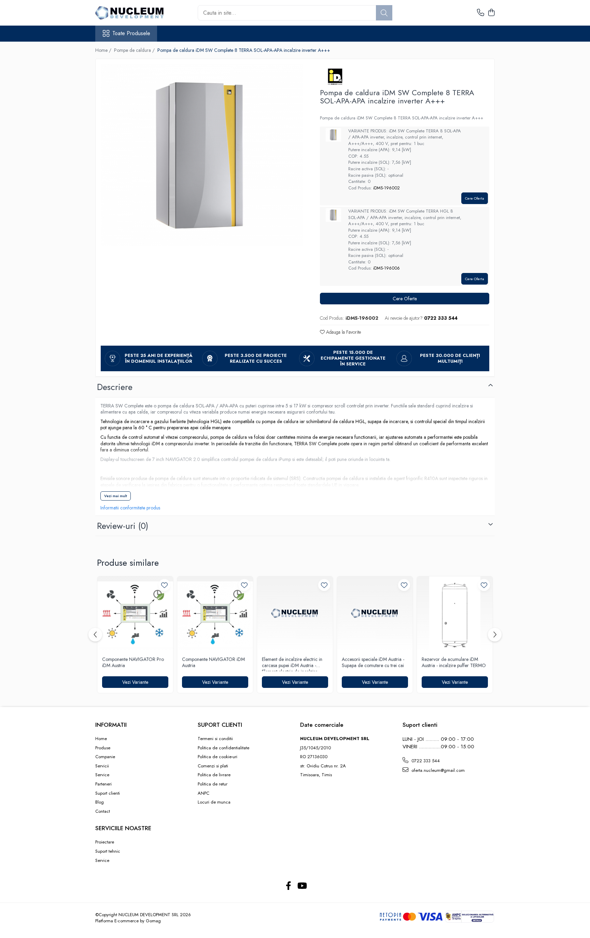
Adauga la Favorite (343, 332)
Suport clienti (107, 793)
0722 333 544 (425, 760)
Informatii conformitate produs (130, 508)
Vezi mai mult (115, 496)
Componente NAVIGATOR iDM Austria (213, 662)
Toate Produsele (131, 33)
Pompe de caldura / (135, 50)
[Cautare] (384, 12)
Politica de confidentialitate (223, 748)
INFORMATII (111, 725)
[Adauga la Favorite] (164, 585)
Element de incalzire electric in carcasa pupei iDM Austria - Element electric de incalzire (292, 663)
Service (102, 775)
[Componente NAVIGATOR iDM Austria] (215, 614)
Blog (99, 802)
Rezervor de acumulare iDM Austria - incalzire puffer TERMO (454, 662)
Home (101, 739)
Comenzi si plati (213, 766)
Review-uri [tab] (122, 525)
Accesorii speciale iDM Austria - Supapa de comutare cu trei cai (373, 662)
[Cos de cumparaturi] (491, 13)
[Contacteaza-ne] (480, 13)
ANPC (203, 793)
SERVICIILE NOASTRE (123, 828)
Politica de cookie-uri (217, 757)
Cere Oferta (474, 198)
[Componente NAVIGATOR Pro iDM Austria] (135, 614)
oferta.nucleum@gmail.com (437, 770)
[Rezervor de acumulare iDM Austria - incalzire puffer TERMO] (455, 614)
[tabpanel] (202, 155)
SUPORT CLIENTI (220, 725)
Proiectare (104, 842)
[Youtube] (302, 886)
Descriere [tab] (114, 386)
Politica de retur (212, 784)
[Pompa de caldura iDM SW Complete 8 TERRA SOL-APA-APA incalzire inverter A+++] (202, 155)
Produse (102, 748)
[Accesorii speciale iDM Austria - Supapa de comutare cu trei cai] (375, 614)
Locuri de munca (214, 802)
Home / (104, 50)
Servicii (102, 766)
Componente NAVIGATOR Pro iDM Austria (133, 662)
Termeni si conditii (215, 739)
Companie (105, 757)
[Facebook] (288, 886)
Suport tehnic (107, 851)
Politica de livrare (214, 775)
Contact (102, 811)
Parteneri (103, 784)
